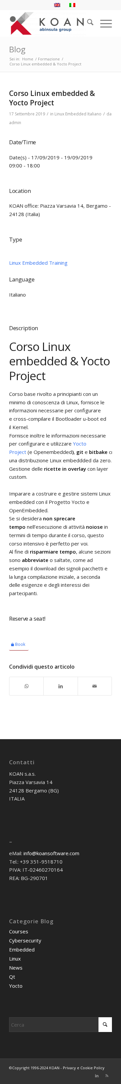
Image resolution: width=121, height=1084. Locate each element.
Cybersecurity (25, 940)
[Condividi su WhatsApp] (26, 686)
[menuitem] (86, 23)
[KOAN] (50, 23)
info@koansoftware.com (51, 853)
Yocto (16, 985)
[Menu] (102, 23)
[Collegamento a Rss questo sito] (107, 1076)
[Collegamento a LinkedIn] (97, 1076)
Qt (12, 976)
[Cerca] (86, 23)
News (16, 967)
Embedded (22, 949)
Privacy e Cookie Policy (84, 1067)
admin (15, 122)
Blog (17, 49)
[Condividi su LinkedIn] (60, 686)
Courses (18, 931)
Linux (15, 958)
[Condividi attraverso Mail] (95, 686)
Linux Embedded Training (38, 262)
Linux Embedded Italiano (78, 114)
